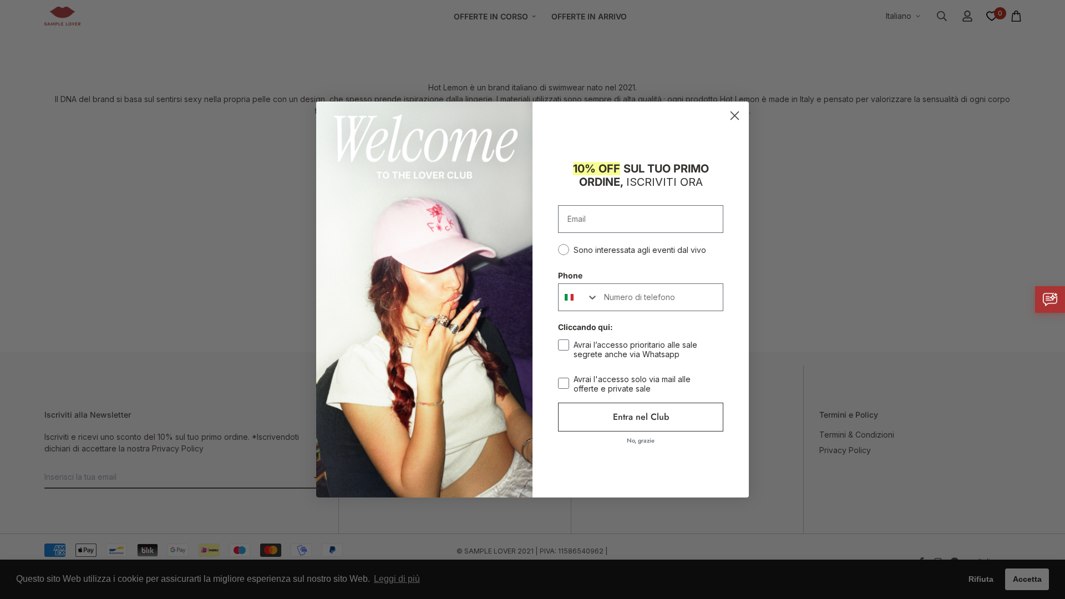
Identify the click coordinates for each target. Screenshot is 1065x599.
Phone (570, 275)
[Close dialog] (734, 115)
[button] (1050, 299)
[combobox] (579, 297)
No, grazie (641, 440)
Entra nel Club (641, 416)
